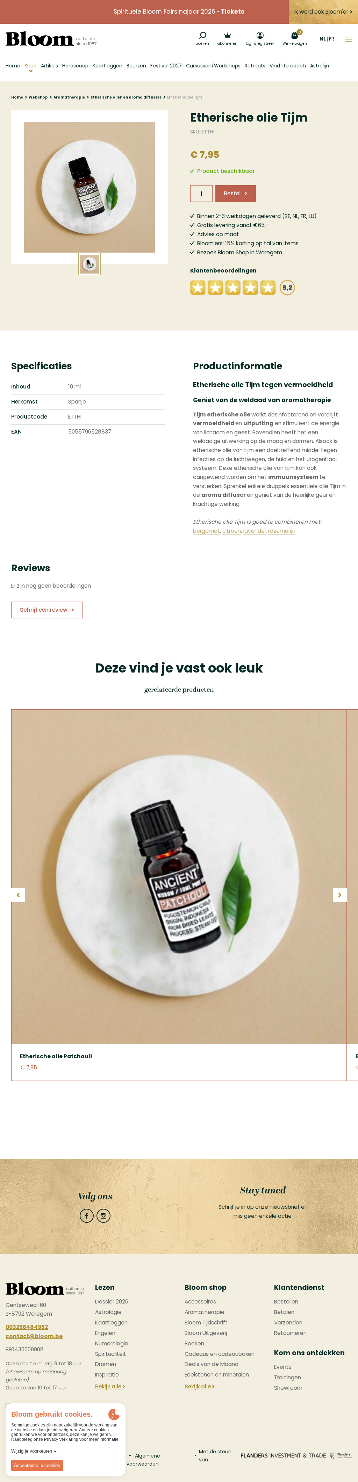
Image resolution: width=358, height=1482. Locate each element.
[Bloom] (51, 38)
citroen (231, 531)
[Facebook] (87, 1216)
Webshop (38, 97)
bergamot (206, 531)
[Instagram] (103, 1216)
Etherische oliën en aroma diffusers (126, 97)
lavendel (254, 531)
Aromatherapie (69, 97)
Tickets (232, 11)
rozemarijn (281, 531)
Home (17, 97)
